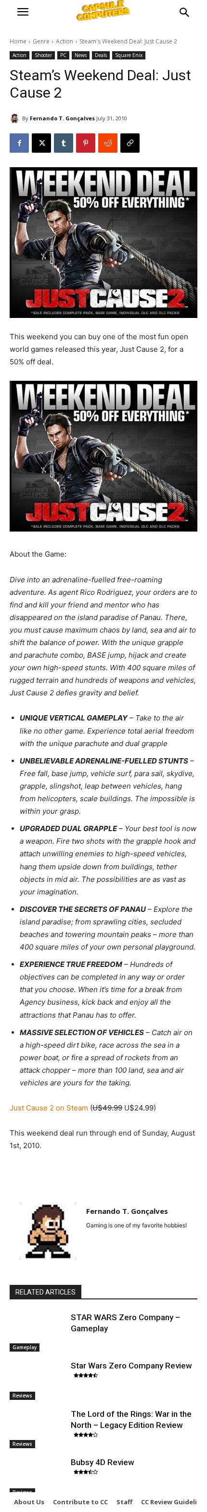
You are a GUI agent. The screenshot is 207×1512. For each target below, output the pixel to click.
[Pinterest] (85, 143)
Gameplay (25, 1347)
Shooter (43, 55)
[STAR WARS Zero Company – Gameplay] (38, 1332)
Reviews (22, 1395)
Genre (41, 41)
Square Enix (128, 55)
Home (18, 41)
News (81, 55)
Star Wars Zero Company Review (131, 1365)
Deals (101, 55)
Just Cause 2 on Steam (49, 1107)
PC (63, 55)
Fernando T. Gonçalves (62, 118)
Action (64, 41)
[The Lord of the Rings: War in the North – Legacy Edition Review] (38, 1428)
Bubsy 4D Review (102, 1462)
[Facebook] (19, 143)
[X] (41, 143)
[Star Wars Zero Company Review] (38, 1380)
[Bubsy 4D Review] (38, 1477)
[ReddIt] (107, 143)
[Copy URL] (130, 143)
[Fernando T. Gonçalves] (16, 118)
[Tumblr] (63, 143)
